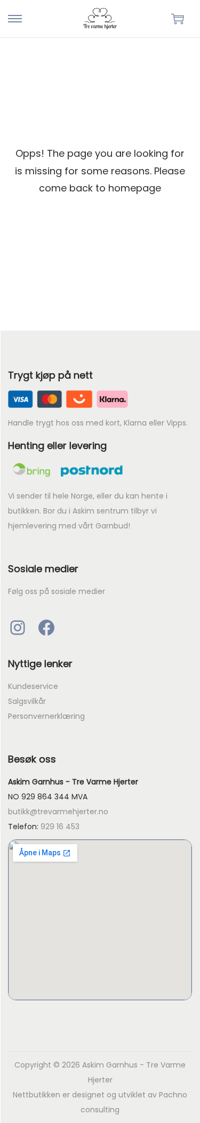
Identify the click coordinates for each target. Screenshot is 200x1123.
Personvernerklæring (46, 716)
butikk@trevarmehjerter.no (58, 811)
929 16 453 (60, 826)
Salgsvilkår (27, 701)
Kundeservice (33, 686)
